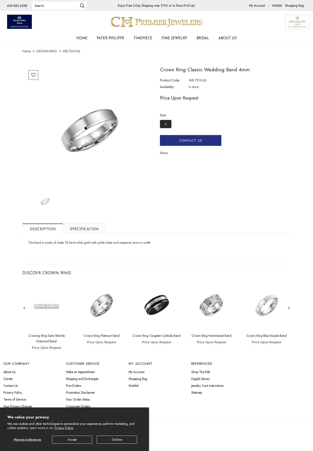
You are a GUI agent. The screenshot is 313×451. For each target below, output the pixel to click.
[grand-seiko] (19, 22)
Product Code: (170, 80)
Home (26, 51)
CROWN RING (46, 51)
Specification (84, 229)
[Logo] (156, 22)
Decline (117, 439)
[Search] (82, 6)
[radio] (165, 124)
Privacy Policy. (64, 428)
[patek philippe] (297, 21)
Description (43, 229)
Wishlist (277, 5)
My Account (257, 5)
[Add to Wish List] (33, 75)
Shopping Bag (294, 5)
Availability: (167, 87)
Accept (72, 439)
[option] (89, 129)
